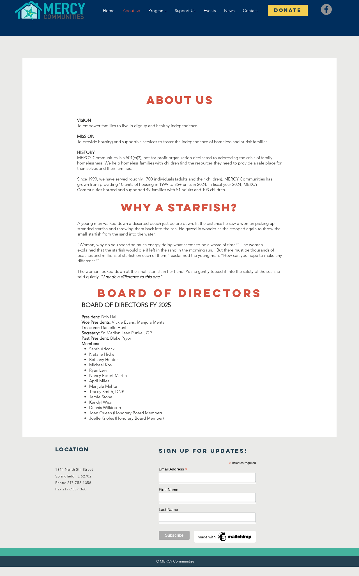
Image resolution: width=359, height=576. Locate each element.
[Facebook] (326, 9)
